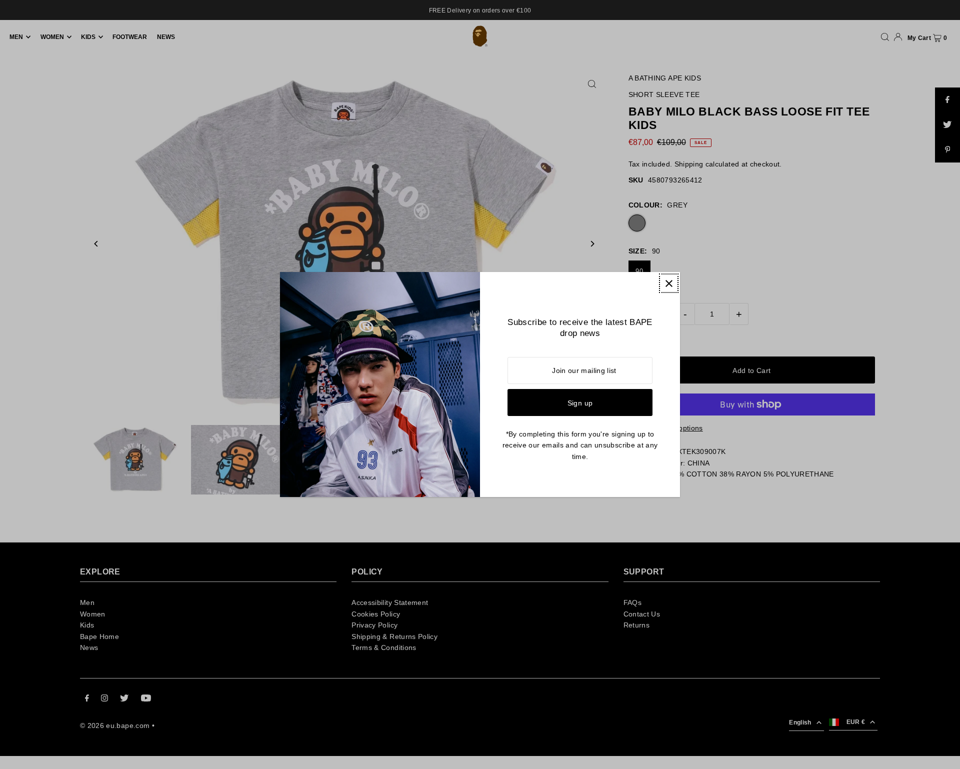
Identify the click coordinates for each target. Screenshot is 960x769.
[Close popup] (669, 283)
